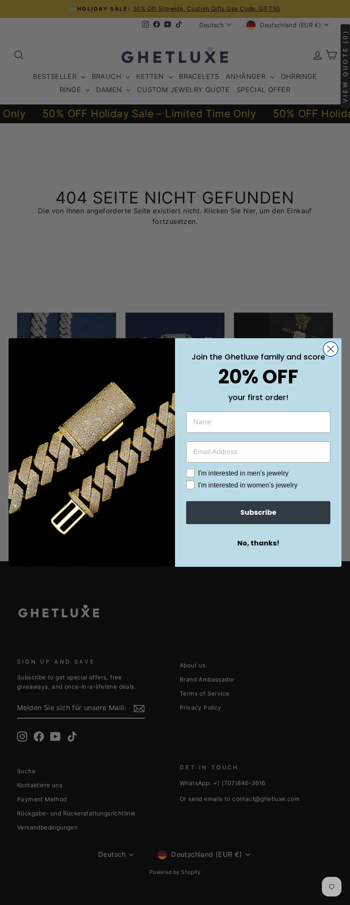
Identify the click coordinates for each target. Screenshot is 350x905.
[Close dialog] (330, 349)
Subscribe (258, 512)
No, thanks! (258, 543)
